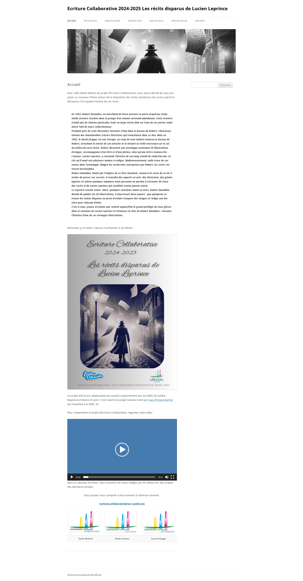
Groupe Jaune (112, 20)
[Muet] (167, 477)
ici (81, 227)
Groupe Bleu (156, 20)
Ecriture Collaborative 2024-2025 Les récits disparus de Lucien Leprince (147, 8)
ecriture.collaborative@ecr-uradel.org (122, 503)
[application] (122, 450)
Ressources (90, 20)
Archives (200, 20)
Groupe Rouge (179, 20)
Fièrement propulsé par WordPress (84, 574)
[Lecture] (72, 477)
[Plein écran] (172, 477)
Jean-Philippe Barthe (161, 400)
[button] (122, 450)
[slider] (119, 477)
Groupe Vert (135, 20)
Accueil (71, 20)
